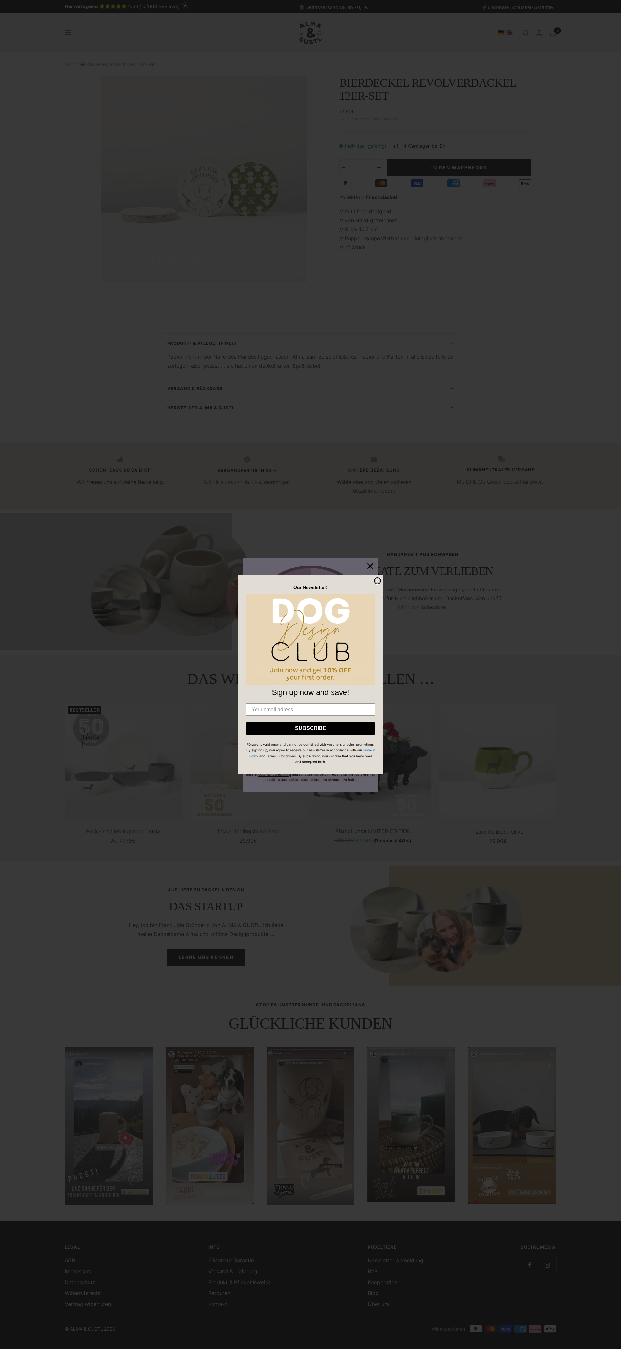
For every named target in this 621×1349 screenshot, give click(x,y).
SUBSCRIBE (310, 728)
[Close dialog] (377, 581)
